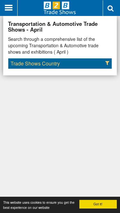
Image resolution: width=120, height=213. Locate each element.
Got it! (97, 204)
